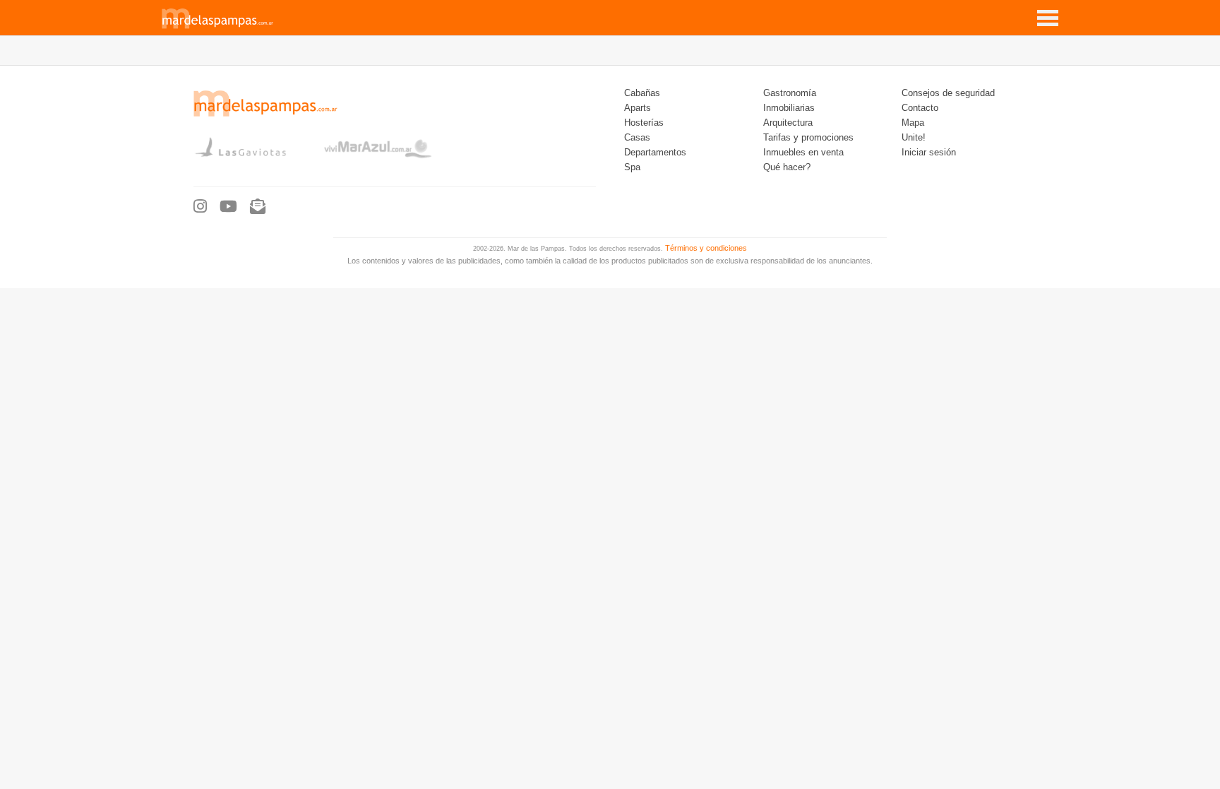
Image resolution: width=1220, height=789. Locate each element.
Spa (632, 167)
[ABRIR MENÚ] (1047, 12)
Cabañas (642, 93)
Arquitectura (788, 123)
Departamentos (655, 153)
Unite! (914, 138)
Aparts (637, 108)
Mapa (913, 123)
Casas (637, 138)
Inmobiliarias (789, 108)
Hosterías (644, 123)
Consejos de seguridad (948, 93)
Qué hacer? (787, 167)
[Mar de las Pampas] (218, 26)
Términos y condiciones (706, 248)
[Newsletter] (257, 207)
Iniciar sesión (929, 153)
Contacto (920, 108)
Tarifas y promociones (808, 138)
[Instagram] (200, 207)
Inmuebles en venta (803, 153)
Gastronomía (789, 93)
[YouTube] (228, 207)
